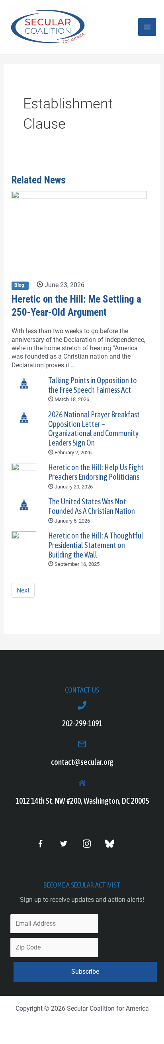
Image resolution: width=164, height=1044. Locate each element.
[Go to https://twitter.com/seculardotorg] (63, 844)
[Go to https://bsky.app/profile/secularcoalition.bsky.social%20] (109, 843)
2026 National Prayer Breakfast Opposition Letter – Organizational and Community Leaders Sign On (94, 428)
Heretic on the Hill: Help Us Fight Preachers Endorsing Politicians (96, 472)
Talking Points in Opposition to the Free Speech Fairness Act (92, 385)
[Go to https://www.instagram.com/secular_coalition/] (86, 844)
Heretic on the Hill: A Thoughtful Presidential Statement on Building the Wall (95, 545)
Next (23, 590)
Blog (19, 285)
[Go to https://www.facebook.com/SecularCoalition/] (40, 844)
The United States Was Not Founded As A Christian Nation (91, 506)
